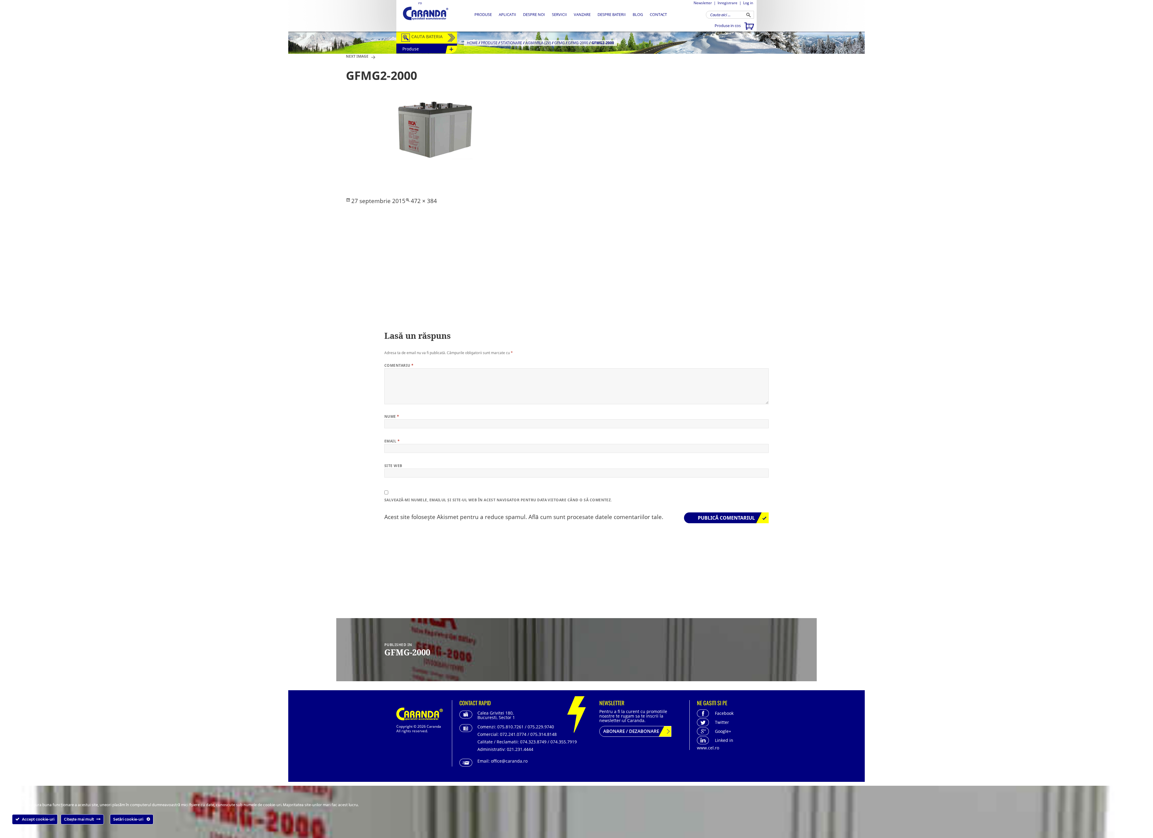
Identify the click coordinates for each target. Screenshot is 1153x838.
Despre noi (534, 14)
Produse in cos (732, 25)
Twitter (722, 722)
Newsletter (703, 2)
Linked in (724, 740)
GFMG (559, 42)
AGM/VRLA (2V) (538, 42)
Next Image (357, 56)
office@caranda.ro (509, 761)
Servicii (559, 14)
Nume (391, 416)
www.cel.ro (708, 748)
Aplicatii (507, 14)
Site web (393, 465)
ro (420, 2)
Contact (658, 14)
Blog (638, 14)
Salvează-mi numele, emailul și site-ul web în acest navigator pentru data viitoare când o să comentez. (498, 499)
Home (472, 42)
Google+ (723, 731)
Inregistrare (727, 2)
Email (392, 441)
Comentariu (399, 365)
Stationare (511, 42)
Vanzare (582, 14)
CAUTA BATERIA (427, 36)
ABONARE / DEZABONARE (631, 731)
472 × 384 (424, 201)
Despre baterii (612, 14)
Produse (483, 14)
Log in (748, 2)
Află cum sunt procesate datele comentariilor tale (595, 517)
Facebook (724, 713)
